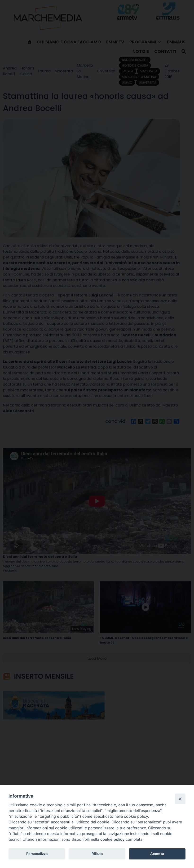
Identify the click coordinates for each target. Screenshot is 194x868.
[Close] (180, 799)
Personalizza (37, 854)
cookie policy (112, 839)
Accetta (157, 854)
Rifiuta (97, 854)
